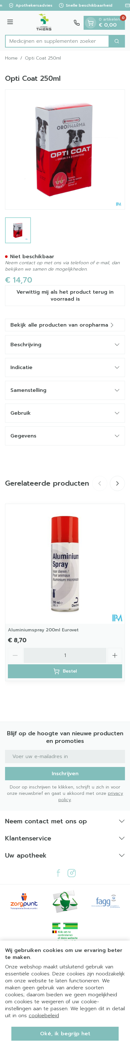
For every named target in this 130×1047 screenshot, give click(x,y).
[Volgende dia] (117, 483)
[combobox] (57, 41)
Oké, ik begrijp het (65, 1033)
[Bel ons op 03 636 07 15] (77, 23)
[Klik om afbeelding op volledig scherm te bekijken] (65, 149)
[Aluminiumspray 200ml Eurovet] (65, 564)
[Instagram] (71, 873)
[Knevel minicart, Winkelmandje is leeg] (90, 23)
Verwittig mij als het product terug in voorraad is (65, 295)
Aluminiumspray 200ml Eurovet (43, 630)
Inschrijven (65, 773)
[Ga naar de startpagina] (44, 22)
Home (11, 58)
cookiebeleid (44, 1015)
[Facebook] (58, 873)
